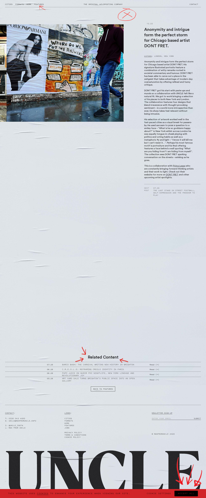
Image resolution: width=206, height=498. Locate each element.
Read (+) (154, 364)
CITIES (68, 418)
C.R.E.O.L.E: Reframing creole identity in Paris (93, 369)
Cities (8, 4)
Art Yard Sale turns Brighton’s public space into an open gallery (98, 379)
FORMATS (68, 421)
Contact (193, 4)
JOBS (66, 428)
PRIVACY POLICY (73, 432)
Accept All (186, 493)
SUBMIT (197, 418)
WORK (66, 423)
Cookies (42, 493)
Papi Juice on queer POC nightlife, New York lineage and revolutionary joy (98, 374)
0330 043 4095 (17, 418)
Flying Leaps (179, 166)
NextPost (146, 189)
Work (28, 4)
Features (39, 4)
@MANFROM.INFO (22, 421)
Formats (19, 4)
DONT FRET (172, 175)
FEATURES (69, 425)
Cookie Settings (159, 493)
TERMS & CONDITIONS (75, 435)
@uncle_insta (16, 425)
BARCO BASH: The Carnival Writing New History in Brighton (98, 364)
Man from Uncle (17, 428)
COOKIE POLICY (72, 437)
